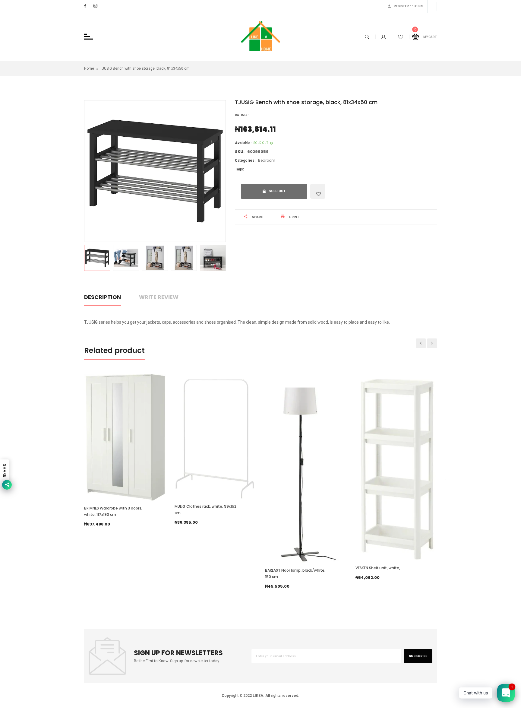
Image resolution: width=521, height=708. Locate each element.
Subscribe (418, 655)
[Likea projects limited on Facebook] (85, 6)
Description (102, 297)
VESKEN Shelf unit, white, (377, 567)
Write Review (158, 297)
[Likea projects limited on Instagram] (95, 6)
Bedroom (266, 160)
